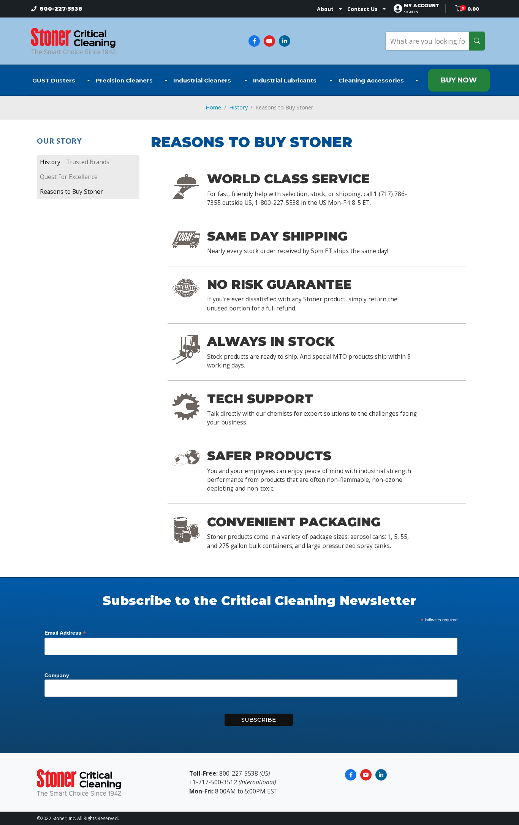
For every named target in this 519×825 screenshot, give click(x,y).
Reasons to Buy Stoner (71, 191)
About (325, 9)
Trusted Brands (87, 162)
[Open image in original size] (74, 40)
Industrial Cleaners (203, 80)
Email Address (65, 633)
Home (213, 107)
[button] (422, 9)
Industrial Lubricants (285, 80)
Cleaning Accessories (371, 80)
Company (56, 675)
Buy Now (459, 80)
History (238, 107)
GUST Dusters (53, 80)
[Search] (477, 41)
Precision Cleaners (124, 80)
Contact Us (362, 9)
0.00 (473, 9)
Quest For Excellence (69, 177)
